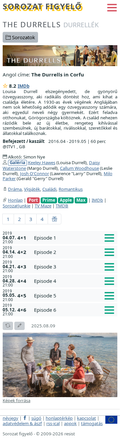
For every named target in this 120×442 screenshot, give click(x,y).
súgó (36, 418)
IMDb (23, 86)
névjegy (10, 418)
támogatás (92, 423)
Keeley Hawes (41, 163)
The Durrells (51, 24)
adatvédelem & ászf (22, 423)
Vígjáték (32, 189)
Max (81, 200)
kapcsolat (86, 418)
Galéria (17, 163)
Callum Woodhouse (79, 168)
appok (70, 423)
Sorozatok (23, 37)
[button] (112, 7)
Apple (66, 200)
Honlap (15, 200)
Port (33, 200)
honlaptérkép (59, 418)
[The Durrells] (60, 55)
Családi (49, 189)
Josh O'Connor (34, 173)
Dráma (15, 189)
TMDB (62, 206)
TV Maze (43, 206)
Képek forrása (16, 400)
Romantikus (71, 189)
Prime (48, 200)
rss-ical (53, 423)
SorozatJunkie (16, 206)
